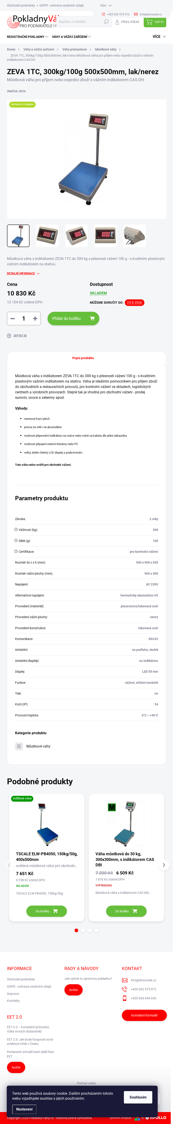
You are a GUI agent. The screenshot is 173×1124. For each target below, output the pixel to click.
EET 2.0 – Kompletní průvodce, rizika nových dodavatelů (28, 1029)
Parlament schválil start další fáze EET (30, 1054)
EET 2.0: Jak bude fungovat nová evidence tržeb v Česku (30, 1042)
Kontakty (13, 1000)
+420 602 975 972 (143, 989)
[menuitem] (28, 37)
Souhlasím (138, 1097)
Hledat (106, 21)
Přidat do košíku (66, 318)
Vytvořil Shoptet (120, 1117)
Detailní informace (21, 273)
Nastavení (24, 1109)
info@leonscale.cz (143, 980)
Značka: (16, 91)
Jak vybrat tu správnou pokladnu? (88, 978)
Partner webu (86, 1083)
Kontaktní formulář (144, 1015)
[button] (76, 930)
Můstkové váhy (38, 746)
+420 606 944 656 (143, 998)
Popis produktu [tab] (83, 358)
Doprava (13, 994)
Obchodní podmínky (21, 5)
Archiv (73, 990)
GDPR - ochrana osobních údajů (61, 5)
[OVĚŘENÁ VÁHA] (47, 824)
